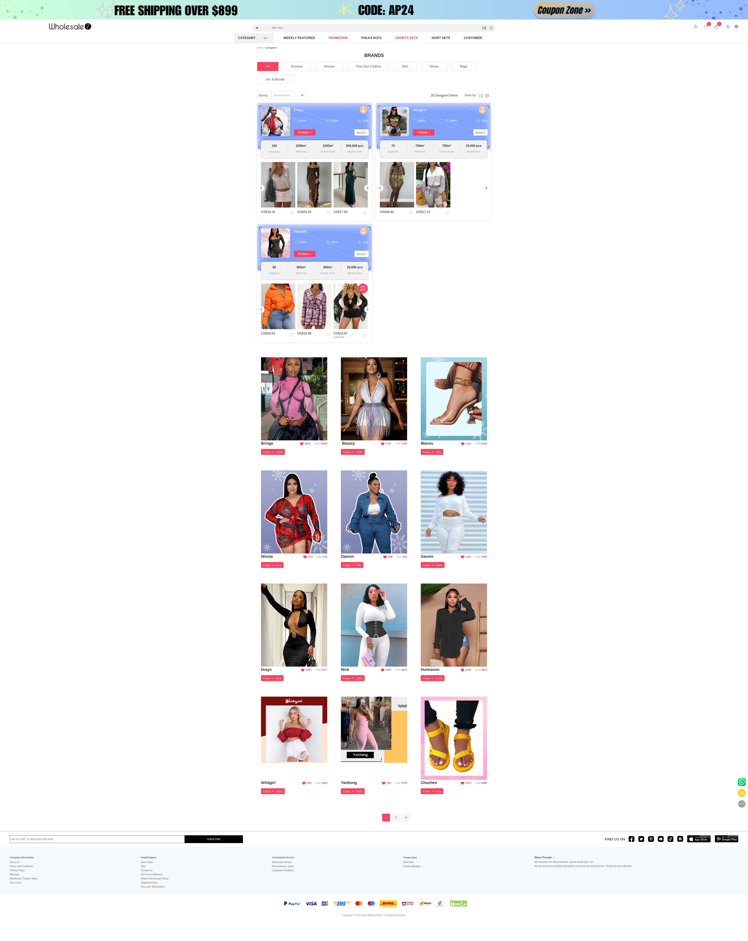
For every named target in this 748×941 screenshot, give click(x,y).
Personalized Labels (283, 866)
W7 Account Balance (152, 874)
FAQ (143, 866)
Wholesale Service (282, 862)
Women (329, 66)
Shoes (434, 66)
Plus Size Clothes (368, 66)
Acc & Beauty (275, 79)
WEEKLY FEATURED (299, 38)
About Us (14, 862)
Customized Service (283, 857)
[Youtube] (660, 839)
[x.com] (641, 839)
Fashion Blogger (412, 866)
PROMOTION (338, 38)
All (268, 66)
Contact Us (147, 870)
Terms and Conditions (21, 866)
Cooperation (410, 857)
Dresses (297, 66)
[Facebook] (631, 839)
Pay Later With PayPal (152, 886)
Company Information (22, 857)
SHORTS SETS (406, 38)
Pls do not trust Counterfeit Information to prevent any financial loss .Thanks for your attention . (583, 866)
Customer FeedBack (283, 870)
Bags (463, 66)
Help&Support (148, 857)
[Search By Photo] (484, 28)
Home (260, 47)
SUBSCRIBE (214, 839)
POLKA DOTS (371, 38)
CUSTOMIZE (473, 38)
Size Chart (15, 882)
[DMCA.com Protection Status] (458, 903)
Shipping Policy (149, 882)
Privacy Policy (17, 870)
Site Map (14, 874)
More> (362, 133)
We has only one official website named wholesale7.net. (564, 862)
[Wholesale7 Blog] (680, 838)
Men (405, 66)
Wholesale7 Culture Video (24, 878)
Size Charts (147, 862)
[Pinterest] (651, 839)
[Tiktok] (670, 839)
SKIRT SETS (440, 38)
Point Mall (408, 862)
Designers (271, 47)
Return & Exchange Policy (154, 878)
